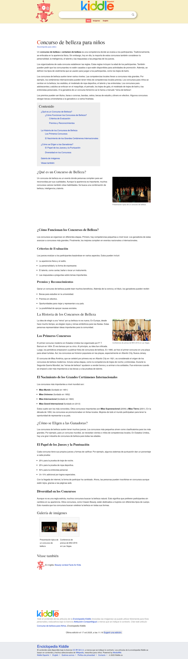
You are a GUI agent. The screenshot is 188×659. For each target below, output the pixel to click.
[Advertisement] (94, 31)
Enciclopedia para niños (46, 46)
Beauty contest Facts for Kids (68, 564)
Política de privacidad (86, 655)
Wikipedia (80, 652)
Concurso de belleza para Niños (51, 625)
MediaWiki (117, 652)
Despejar (128, 15)
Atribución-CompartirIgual (85, 621)
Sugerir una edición (112, 632)
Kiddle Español (43, 655)
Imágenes (96, 20)
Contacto (102, 655)
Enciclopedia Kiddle (82, 618)
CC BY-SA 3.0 (78, 650)
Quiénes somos (68, 655)
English (105, 20)
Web (88, 20)
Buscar (133, 15)
